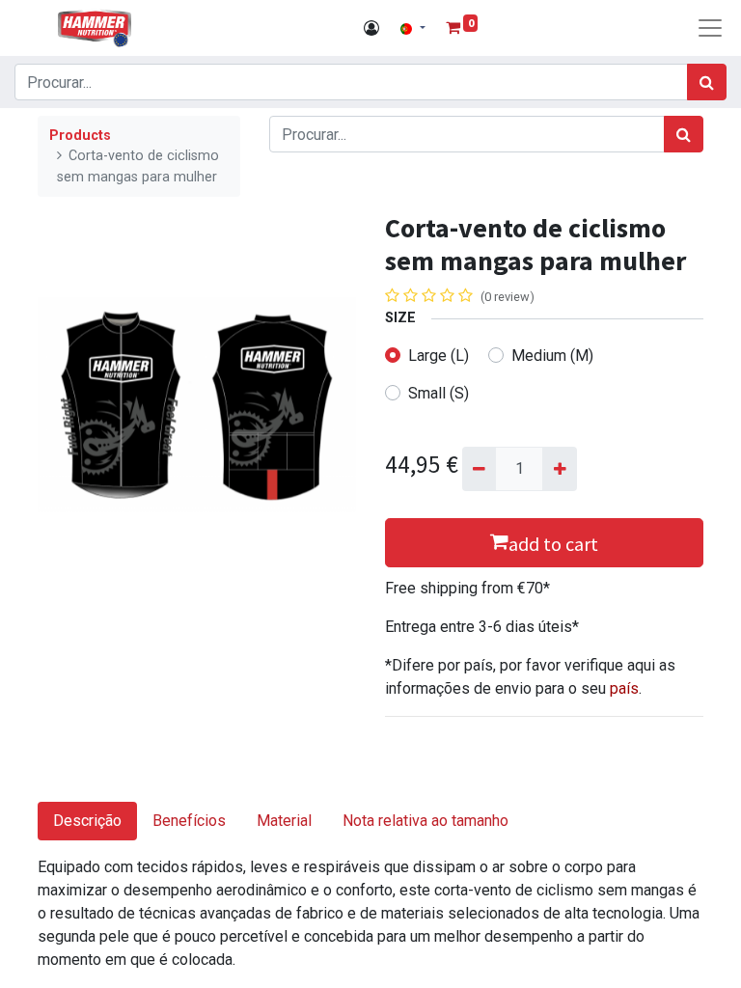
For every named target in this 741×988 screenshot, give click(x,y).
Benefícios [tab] (189, 820)
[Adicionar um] (559, 469)
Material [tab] (284, 820)
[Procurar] (707, 82)
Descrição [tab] (87, 820)
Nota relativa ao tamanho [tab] (425, 820)
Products (80, 135)
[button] (544, 542)
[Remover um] (479, 469)
